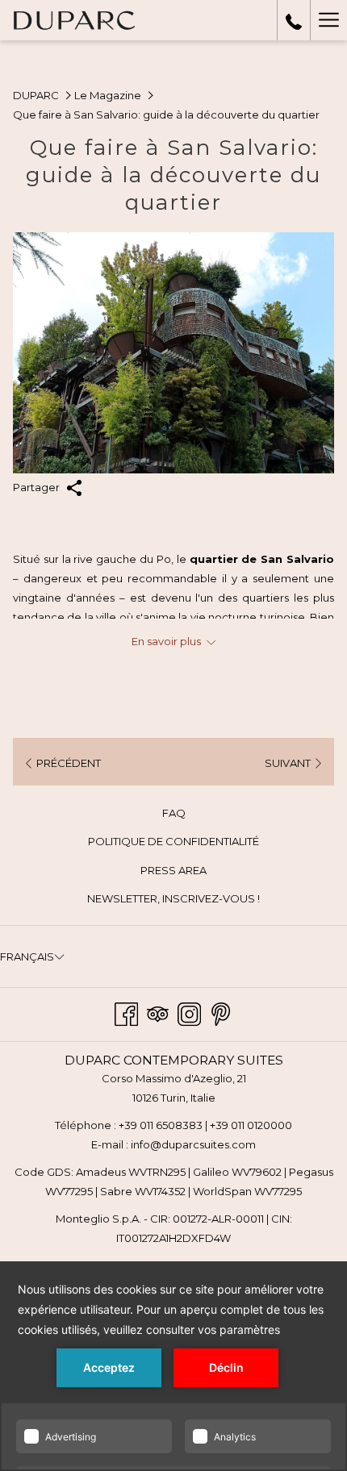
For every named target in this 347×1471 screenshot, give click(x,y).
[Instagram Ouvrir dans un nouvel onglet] (189, 1012)
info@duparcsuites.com (193, 1144)
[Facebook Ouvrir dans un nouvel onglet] (126, 1012)
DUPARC (36, 95)
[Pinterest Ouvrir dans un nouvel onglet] (220, 1012)
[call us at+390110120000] (294, 20)
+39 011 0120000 (251, 1125)
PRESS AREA (173, 870)
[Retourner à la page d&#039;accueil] (74, 20)
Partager (37, 487)
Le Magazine (107, 95)
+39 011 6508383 (161, 1125)
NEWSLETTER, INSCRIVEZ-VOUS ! (195, 901)
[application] (173, 1366)
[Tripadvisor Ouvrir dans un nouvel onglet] (157, 1012)
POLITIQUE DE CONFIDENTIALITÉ (173, 841)
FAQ (174, 812)
